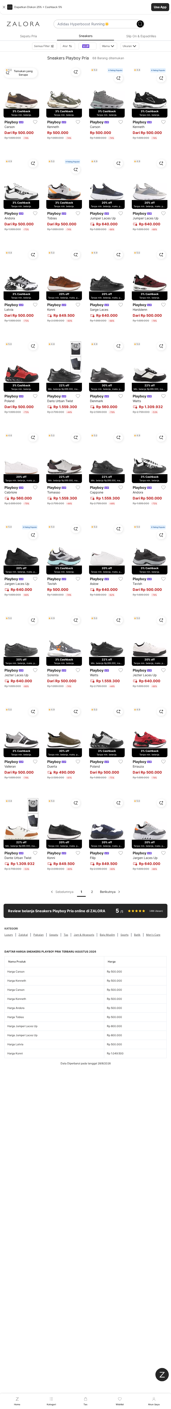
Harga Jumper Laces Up (22, 1026)
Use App (160, 7)
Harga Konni (15, 1053)
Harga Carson (15, 971)
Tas (66, 934)
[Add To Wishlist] (35, 122)
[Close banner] (4, 7)
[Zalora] (23, 24)
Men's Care (153, 934)
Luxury (8, 934)
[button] (85, 7)
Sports (124, 934)
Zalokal (23, 934)
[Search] (140, 24)
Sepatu (53, 934)
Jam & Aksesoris (84, 934)
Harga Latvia (15, 1044)
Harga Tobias (15, 1017)
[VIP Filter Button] (87, 46)
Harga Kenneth (16, 980)
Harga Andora (15, 1008)
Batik (137, 934)
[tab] (28, 36)
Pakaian (38, 934)
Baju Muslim (107, 934)
